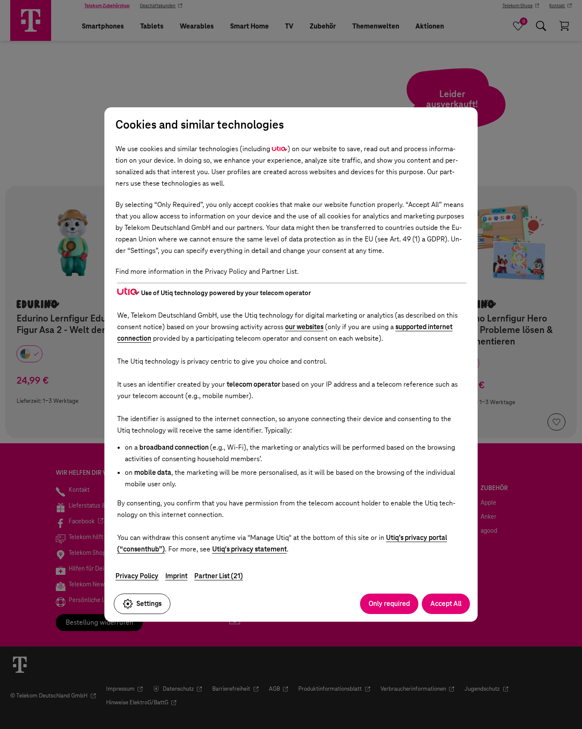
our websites (304, 326)
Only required (389, 603)
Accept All (445, 603)
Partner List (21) (218, 575)
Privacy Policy (136, 575)
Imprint (176, 575)
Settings (148, 603)
